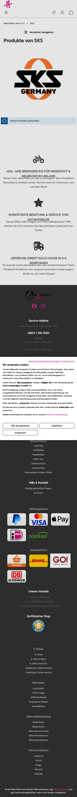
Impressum (68, 361)
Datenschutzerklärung (56, 414)
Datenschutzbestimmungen (44, 361)
